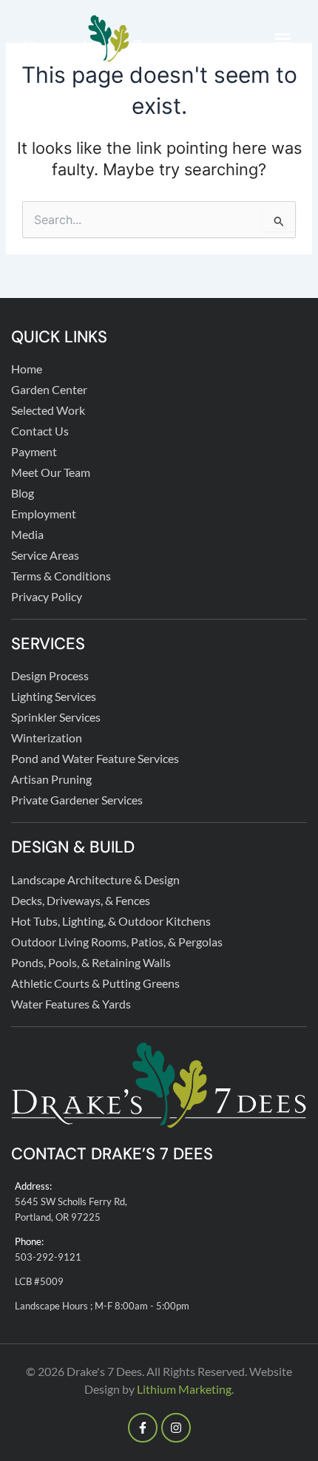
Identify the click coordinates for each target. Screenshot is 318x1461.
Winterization (46, 737)
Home (26, 369)
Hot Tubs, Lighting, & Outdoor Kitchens (111, 921)
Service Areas (45, 555)
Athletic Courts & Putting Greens (95, 983)
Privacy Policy (46, 596)
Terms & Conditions (61, 576)
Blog (22, 493)
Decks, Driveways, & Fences (80, 900)
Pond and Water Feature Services (95, 758)
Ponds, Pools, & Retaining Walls (91, 962)
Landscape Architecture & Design (95, 879)
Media (27, 534)
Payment (34, 451)
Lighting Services (53, 696)
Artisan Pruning (51, 779)
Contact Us (40, 431)
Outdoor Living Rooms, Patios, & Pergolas (117, 942)
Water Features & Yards (71, 1004)
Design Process (50, 675)
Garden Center (49, 389)
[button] (282, 38)
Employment (43, 513)
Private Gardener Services (77, 800)
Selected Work (48, 410)
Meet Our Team (50, 472)
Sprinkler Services (56, 717)
